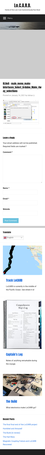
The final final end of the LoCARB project (20, 424)
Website (6, 209)
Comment (8, 152)
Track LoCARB (14, 280)
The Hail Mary (9, 437)
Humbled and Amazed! (12, 428)
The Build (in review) (11, 433)
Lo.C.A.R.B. (22, 5)
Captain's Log (14, 354)
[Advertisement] (22, 53)
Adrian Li (31, 95)
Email (6, 199)
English (9, 238)
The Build (11, 401)
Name (6, 188)
